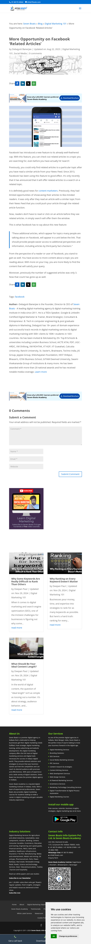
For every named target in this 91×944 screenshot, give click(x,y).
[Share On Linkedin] (23, 83)
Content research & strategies (61, 767)
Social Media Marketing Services (62, 760)
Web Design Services (57, 777)
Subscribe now (14, 893)
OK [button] (54, 936)
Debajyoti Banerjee (22, 49)
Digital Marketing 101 (55, 23)
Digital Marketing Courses (59, 797)
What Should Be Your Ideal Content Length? (24, 665)
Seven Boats (29, 23)
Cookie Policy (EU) (44, 918)
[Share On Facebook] (17, 83)
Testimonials (36, 909)
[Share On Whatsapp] (34, 83)
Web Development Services (60, 773)
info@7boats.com (56, 855)
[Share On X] (28, 83)
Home (14, 904)
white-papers (21, 874)
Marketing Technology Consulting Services (65, 787)
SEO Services (54, 756)
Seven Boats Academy (19, 909)
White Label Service (24, 913)
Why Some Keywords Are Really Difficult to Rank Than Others (25, 581)
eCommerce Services (57, 784)
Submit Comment (70, 474)
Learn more (41, 371)
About (22, 904)
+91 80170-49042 (56, 847)
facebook (20, 296)
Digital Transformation (58, 791)
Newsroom (39, 913)
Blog (40, 23)
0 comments (35, 53)
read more (16, 627)
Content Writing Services (59, 770)
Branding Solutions (57, 753)
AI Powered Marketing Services (61, 780)
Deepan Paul (20, 588)
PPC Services (54, 763)
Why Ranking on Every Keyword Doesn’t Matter (64, 580)
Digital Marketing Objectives (38, 904)
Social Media (20, 53)
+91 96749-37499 (70, 847)
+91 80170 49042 (67, 852)
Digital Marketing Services (59, 750)
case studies (34, 874)
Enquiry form (53, 858)
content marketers (48, 190)
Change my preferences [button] (68, 936)
